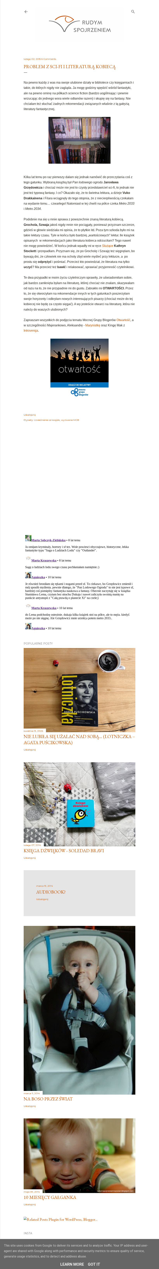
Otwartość (123, 320)
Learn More (72, 1264)
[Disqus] (79, 481)
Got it (94, 1264)
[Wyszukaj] (133, 11)
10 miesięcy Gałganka (50, 1197)
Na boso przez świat (48, 1099)
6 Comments (48, 58)
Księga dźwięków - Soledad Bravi (64, 851)
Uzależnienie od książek (47, 420)
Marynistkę (92, 325)
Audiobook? (51, 892)
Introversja (31, 330)
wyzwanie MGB (70, 420)
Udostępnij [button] (30, 414)
